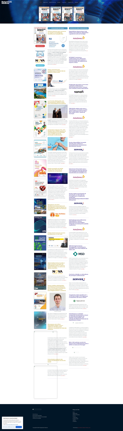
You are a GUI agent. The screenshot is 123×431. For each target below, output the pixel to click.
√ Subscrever (64, 2)
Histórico (76, 2)
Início (41, 2)
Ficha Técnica (35, 414)
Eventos (58, 2)
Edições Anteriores (52, 2)
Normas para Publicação (37, 415)
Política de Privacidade (37, 418)
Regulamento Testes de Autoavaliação (40, 416)
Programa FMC (70, 2)
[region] (12, 423)
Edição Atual (45, 2)
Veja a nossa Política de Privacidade (12, 424)
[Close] (22, 417)
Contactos (81, 2)
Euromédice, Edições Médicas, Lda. (84, 427)
